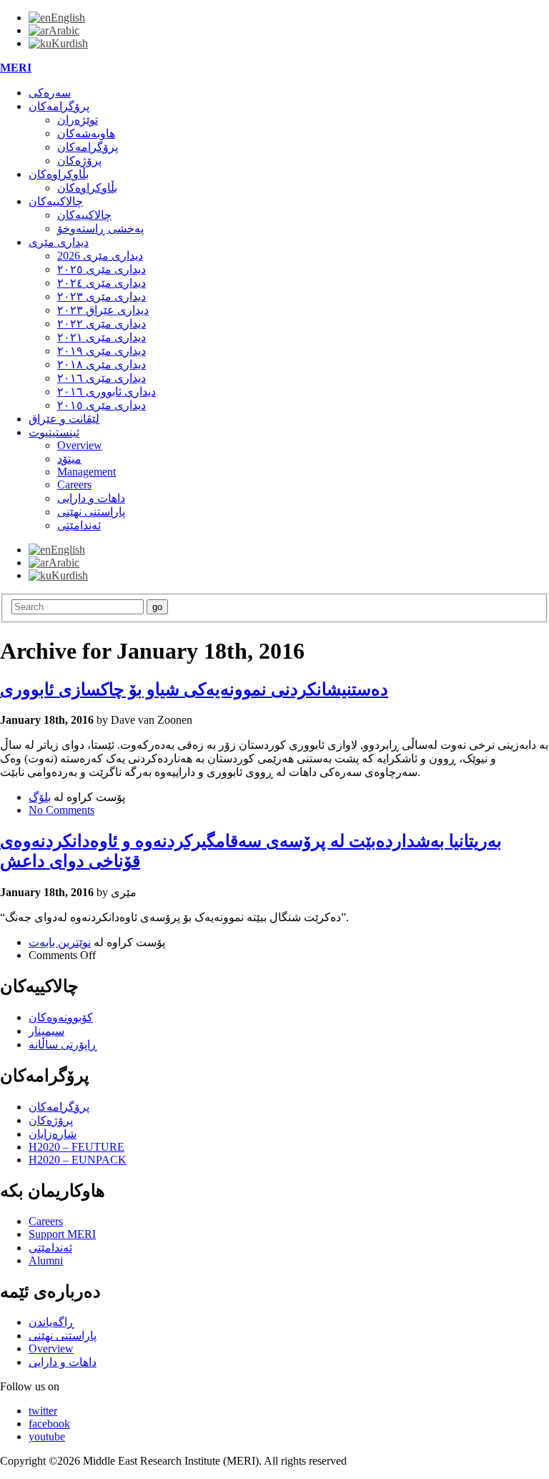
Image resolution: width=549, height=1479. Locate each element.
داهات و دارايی (91, 498)
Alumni (46, 1260)
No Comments (61, 810)
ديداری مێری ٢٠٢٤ (101, 283)
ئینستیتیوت (54, 432)
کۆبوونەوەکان (61, 1017)
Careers (74, 484)
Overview (79, 445)
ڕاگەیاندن (51, 1322)
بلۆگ (40, 797)
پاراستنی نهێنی (91, 512)
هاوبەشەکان (86, 133)
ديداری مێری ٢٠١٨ (101, 364)
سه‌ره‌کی (50, 93)
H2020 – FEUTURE (76, 1147)
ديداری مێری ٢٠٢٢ (101, 324)
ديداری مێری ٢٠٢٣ (101, 296)
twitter (43, 1411)
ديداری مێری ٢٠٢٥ (101, 269)
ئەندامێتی (79, 525)
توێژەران (77, 120)
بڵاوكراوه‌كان (59, 174)
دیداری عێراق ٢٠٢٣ (103, 310)
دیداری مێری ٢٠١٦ (101, 378)
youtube (47, 1436)
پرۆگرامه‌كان (59, 106)
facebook (49, 1423)
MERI (15, 68)
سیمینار (46, 1031)
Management (86, 472)
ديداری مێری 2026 (100, 256)
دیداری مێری (59, 242)
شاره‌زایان (52, 1134)
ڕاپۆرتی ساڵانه (63, 1044)
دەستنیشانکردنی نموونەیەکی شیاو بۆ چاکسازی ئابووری (194, 689)
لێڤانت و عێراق (64, 419)
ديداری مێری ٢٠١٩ (101, 351)
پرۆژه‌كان (79, 160)
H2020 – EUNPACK (78, 1160)
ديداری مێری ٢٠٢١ (101, 337)
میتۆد (69, 459)
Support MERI (62, 1234)
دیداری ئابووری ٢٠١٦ (106, 391)
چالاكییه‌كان (56, 201)
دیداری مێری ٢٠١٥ (101, 405)
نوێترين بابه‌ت (60, 942)
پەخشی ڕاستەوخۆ (100, 228)
